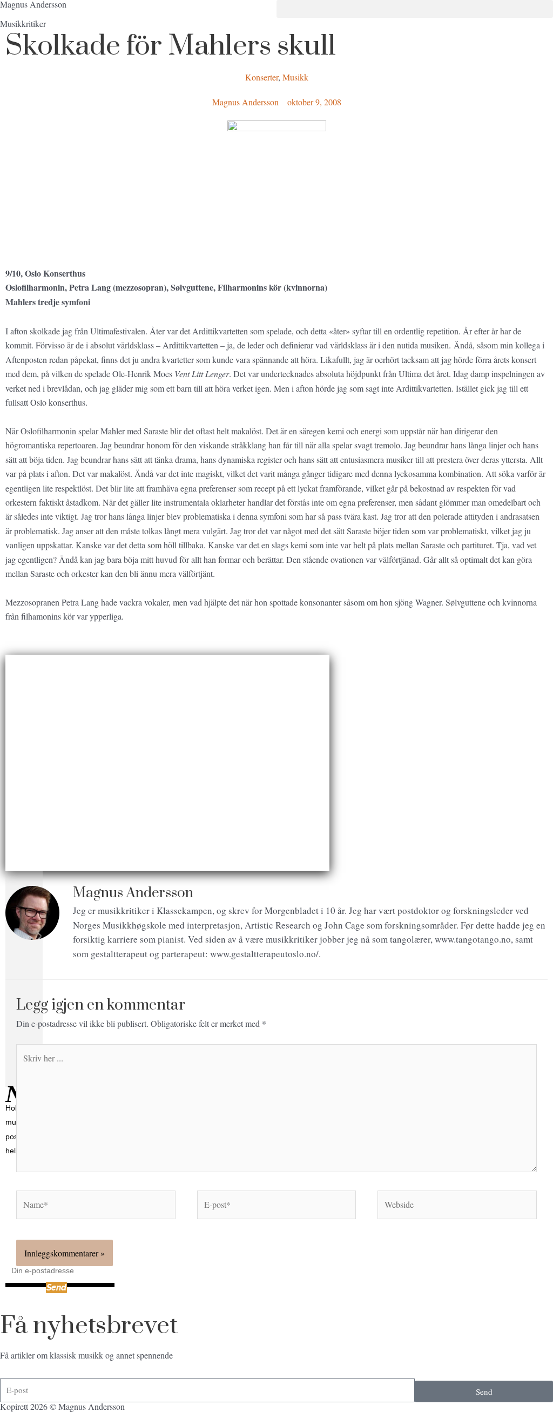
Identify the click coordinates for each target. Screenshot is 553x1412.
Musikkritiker (23, 23)
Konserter (261, 77)
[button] (414, 9)
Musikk (295, 77)
